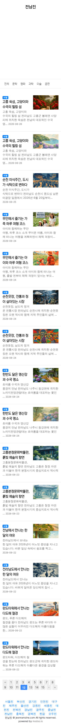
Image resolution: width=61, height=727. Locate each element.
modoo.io (38, 721)
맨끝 (54, 687)
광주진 (40, 709)
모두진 (52, 713)
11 (17, 687)
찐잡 (42, 713)
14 (36, 687)
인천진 (44, 701)
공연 (47, 83)
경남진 (28, 709)
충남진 (52, 709)
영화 (23, 83)
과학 (31, 83)
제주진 (13, 705)
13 (30, 687)
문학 (14, 83)
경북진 (32, 713)
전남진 (8, 713)
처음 (5, 682)
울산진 (25, 705)
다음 (49, 687)
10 (11, 687)
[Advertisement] (30, 46)
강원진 (36, 705)
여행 (5, 97)
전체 (6, 83)
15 (43, 687)
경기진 (32, 701)
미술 (39, 83)
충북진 (20, 713)
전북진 (17, 709)
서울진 (9, 701)
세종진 (48, 705)
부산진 (21, 701)
